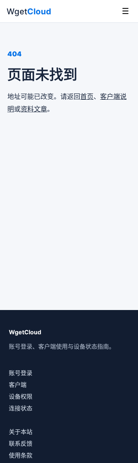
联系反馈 (20, 443)
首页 (86, 96)
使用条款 (20, 455)
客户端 (17, 384)
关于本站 (20, 431)
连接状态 (20, 408)
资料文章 (34, 109)
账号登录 (20, 373)
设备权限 (20, 396)
